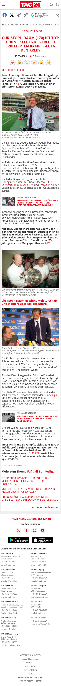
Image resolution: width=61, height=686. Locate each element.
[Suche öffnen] (51, 5)
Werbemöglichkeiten (30, 655)
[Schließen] (57, 15)
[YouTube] (43, 530)
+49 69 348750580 (9, 610)
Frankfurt (44, 185)
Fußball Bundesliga (46, 24)
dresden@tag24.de (9, 581)
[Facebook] (26, 530)
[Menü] (3, 4)
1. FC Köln (34, 453)
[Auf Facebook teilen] (5, 15)
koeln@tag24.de (38, 613)
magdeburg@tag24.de (10, 645)
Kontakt (30, 663)
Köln (18, 84)
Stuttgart (7, 185)
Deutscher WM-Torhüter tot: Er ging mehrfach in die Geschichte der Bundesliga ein (37, 418)
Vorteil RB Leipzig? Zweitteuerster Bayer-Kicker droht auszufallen (29, 490)
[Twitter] (18, 530)
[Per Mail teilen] (19, 15)
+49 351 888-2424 (9, 577)
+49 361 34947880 (9, 594)
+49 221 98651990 (39, 610)
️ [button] (12, 62)
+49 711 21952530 (39, 594)
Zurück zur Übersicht (46, 507)
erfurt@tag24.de (8, 597)
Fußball (25, 24)
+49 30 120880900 (9, 561)
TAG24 (5, 24)
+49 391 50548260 (9, 642)
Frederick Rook (15, 69)
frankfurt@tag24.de (9, 613)
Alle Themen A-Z (30, 659)
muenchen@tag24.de (40, 623)
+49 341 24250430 (39, 577)
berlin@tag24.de (8, 565)
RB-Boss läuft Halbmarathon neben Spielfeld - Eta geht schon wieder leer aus (30, 498)
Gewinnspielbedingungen (30, 677)
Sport (14, 24)
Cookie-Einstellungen (30, 681)
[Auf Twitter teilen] (12, 15)
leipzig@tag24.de (38, 581)
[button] (57, 5)
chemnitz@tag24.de (39, 565)
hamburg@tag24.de (9, 629)
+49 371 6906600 (38, 561)
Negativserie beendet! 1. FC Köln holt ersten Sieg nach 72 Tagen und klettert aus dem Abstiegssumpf (37, 202)
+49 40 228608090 (9, 626)
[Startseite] (30, 5)
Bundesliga (50, 395)
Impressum (30, 666)
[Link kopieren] (26, 15)
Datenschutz (30, 670)
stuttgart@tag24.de (39, 597)
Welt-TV (45, 243)
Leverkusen (26, 185)
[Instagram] (34, 530)
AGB (31, 674)
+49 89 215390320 (39, 621)
